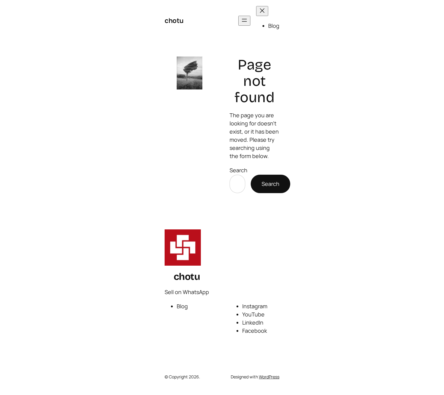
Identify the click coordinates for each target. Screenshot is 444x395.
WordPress (269, 377)
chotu (174, 20)
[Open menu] (244, 21)
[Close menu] (262, 11)
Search (238, 170)
